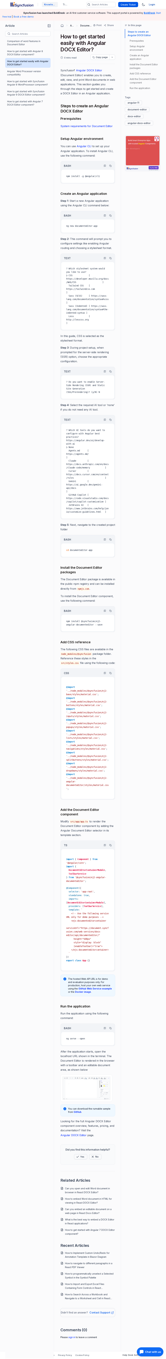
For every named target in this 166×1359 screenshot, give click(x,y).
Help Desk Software (133, 1355)
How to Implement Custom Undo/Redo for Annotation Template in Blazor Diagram (87, 1255)
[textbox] (31, 33)
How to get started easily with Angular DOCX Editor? (27, 63)
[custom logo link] (22, 4)
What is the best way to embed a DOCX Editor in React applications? (89, 1221)
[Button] (95, 1156)
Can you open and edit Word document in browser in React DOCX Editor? (87, 1190)
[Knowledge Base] (142, 153)
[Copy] (109, 165)
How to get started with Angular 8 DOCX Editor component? (25, 53)
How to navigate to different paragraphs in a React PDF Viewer (88, 1265)
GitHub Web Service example (95, 988)
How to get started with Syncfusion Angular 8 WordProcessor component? (27, 83)
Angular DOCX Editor (89, 70)
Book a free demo (23, 16)
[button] (49, 26)
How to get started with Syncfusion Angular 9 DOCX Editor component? (26, 93)
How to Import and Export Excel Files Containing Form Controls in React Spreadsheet (84, 1286)
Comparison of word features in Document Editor (23, 43)
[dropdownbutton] (112, 57)
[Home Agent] (62, 25)
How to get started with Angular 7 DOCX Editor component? (25, 103)
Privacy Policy (65, 1355)
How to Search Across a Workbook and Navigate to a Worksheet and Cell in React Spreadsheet (87, 1296)
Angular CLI (84, 146)
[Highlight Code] (103, 165)
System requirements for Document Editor (86, 126)
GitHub (77, 1112)
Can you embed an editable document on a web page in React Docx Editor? (88, 1211)
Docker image (83, 991)
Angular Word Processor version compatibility (24, 73)
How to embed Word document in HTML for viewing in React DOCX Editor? (88, 1200)
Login (152, 4)
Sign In (71, 1337)
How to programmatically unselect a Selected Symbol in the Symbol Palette (89, 1275)
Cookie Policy (82, 1355)
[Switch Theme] (143, 4)
